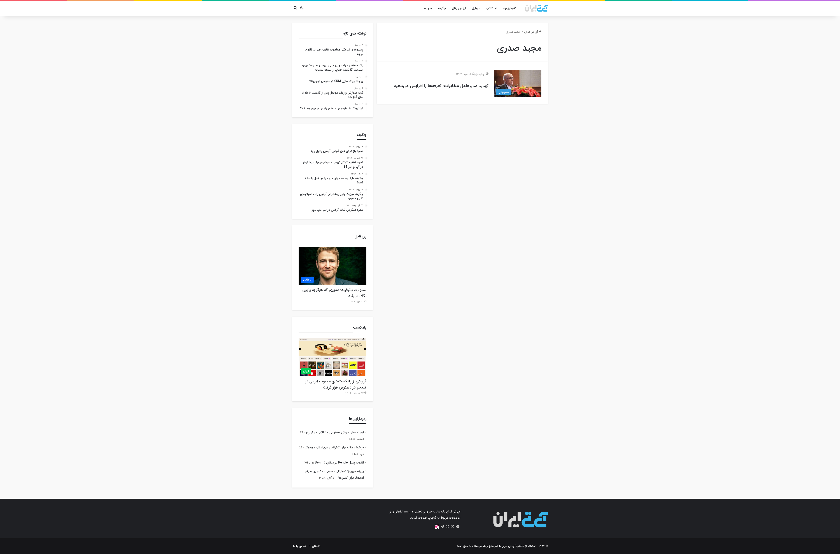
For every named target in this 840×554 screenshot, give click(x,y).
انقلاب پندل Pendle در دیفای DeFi (339, 462)
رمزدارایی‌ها (357, 419)
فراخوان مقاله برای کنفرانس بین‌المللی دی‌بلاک (334, 447)
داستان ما (314, 546)
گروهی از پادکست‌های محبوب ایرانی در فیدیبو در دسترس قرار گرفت (335, 384)
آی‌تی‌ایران (479, 74)
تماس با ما (299, 546)
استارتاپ (491, 8)
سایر (429, 8)
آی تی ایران (531, 32)
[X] (452, 526)
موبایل (476, 8)
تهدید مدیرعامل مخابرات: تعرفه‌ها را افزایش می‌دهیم (441, 85)
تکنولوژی (510, 8)
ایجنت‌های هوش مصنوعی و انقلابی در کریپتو (334, 432)
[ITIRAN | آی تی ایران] (536, 8)
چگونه (442, 8)
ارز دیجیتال (459, 8)
